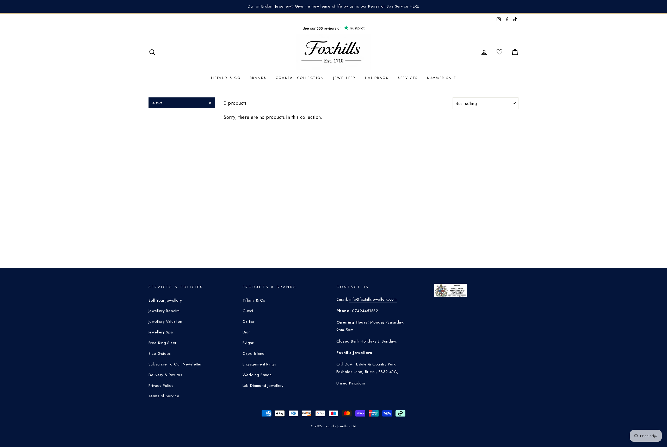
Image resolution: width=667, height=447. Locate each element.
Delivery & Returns (165, 375)
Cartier (249, 321)
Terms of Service (164, 396)
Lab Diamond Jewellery (263, 385)
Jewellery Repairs (164, 311)
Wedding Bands (257, 375)
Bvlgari (249, 343)
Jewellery (344, 77)
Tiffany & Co (225, 77)
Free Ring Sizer (163, 343)
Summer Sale (441, 77)
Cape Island (254, 353)
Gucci (248, 311)
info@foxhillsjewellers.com (373, 299)
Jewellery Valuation (165, 321)
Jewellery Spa (161, 332)
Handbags (377, 77)
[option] (333, 6)
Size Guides (160, 353)
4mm (157, 103)
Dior (246, 332)
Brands (258, 77)
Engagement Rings (259, 364)
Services (408, 77)
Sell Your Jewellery (165, 300)
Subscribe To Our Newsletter (175, 364)
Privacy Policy (161, 385)
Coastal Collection (300, 77)
